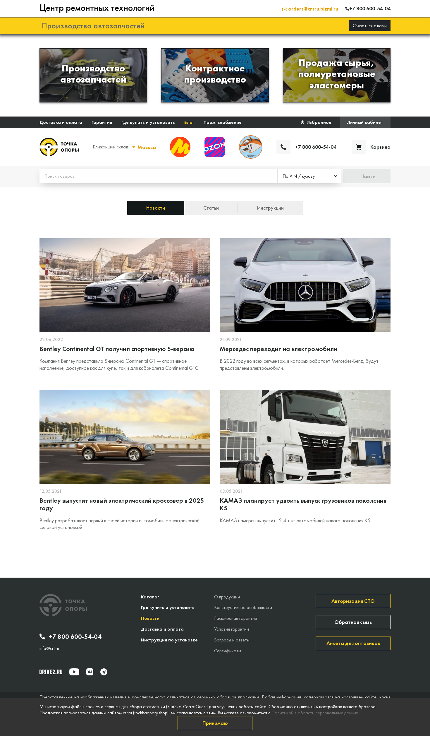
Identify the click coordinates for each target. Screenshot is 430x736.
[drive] (50, 672)
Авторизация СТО (353, 601)
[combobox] (309, 176)
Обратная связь (353, 622)
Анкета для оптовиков (353, 643)
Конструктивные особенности (243, 607)
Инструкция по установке (169, 640)
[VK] (89, 671)
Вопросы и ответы (232, 640)
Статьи (211, 207)
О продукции (227, 597)
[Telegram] (103, 671)
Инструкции (270, 207)
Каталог (150, 597)
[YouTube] (74, 671)
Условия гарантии (231, 629)
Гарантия (102, 122)
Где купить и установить (148, 122)
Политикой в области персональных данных (314, 713)
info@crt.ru (49, 648)
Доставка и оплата (60, 122)
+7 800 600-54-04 (75, 637)
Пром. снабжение (223, 122)
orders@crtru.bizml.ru (312, 8)
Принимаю (215, 723)
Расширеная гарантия (235, 618)
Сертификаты (227, 651)
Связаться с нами (370, 26)
